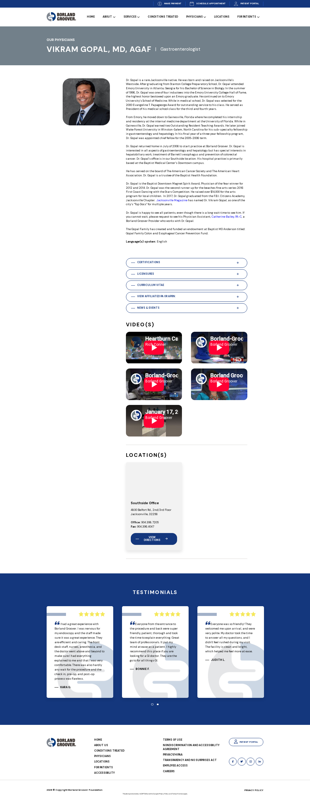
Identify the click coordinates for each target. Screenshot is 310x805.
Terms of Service (177, 794)
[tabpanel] (79, 653)
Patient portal (249, 3)
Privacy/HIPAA (173, 754)
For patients (246, 17)
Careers (169, 771)
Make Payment (172, 3)
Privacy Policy (253, 790)
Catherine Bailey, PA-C (227, 217)
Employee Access (175, 765)
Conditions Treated (163, 17)
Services (130, 17)
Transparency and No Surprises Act (190, 760)
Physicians (194, 17)
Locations (221, 17)
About (107, 17)
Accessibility (104, 773)
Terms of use (172, 740)
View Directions (152, 539)
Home (91, 17)
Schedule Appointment (211, 3)
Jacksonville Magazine (172, 200)
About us (101, 745)
